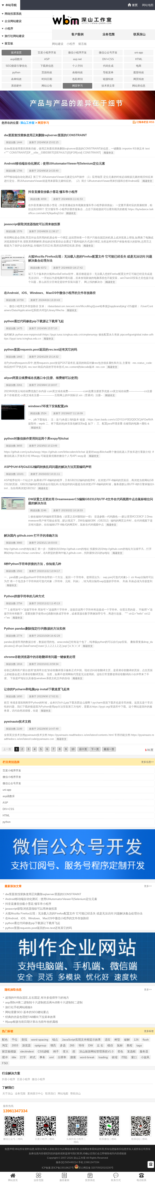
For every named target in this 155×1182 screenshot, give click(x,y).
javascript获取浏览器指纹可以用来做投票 (32, 224)
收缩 (114, 1057)
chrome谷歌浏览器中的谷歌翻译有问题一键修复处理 (39, 656)
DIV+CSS (108, 59)
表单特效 (16, 79)
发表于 (32, 142)
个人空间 (77, 65)
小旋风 (145, 1057)
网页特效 (138, 79)
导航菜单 (108, 72)
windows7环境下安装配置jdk (48, 406)
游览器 (26, 1045)
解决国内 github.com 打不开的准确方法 (31, 535)
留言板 (9, 43)
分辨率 (62, 1057)
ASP (47, 59)
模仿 (110, 1045)
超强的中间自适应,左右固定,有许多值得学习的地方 (37, 997)
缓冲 (5, 1057)
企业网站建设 (13, 21)
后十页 (83, 749)
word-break (87, 1057)
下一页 (95, 749)
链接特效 (108, 79)
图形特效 (138, 72)
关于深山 (7, 1093)
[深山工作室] (77, 23)
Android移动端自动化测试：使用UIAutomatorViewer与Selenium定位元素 (54, 163)
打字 (23, 1057)
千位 (14, 1039)
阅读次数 (11, 142)
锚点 (55, 1039)
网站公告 (47, 85)
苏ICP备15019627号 (62, 1167)
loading (103, 1057)
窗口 (134, 1057)
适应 (107, 1039)
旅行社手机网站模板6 (18, 1007)
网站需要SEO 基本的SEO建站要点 (27, 1012)
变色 (120, 1051)
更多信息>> (147, 762)
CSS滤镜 (43, 1051)
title (14, 1057)
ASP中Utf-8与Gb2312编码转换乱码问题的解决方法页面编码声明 (47, 466)
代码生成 (108, 65)
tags (139, 1045)
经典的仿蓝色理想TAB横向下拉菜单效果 (30, 1016)
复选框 (131, 1051)
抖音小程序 (8, 1079)
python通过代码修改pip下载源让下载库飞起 (34, 321)
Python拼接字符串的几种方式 (24, 596)
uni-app (138, 52)
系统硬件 (16, 85)
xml (51, 1057)
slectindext (27, 1051)
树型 (117, 1039)
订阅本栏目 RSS (145, 122)
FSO (5, 1063)
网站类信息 (138, 85)
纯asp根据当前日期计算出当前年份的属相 (31, 1021)
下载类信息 (46, 65)
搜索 (73, 1057)
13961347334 (15, 1111)
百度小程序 (23, 1079)
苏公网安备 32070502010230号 (96, 1167)
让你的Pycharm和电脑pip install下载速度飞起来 (37, 689)
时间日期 (47, 79)
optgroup (40, 1045)
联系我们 (50, 1093)
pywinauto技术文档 (17, 721)
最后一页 (109, 749)
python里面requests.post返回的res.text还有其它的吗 (40, 349)
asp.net (77, 59)
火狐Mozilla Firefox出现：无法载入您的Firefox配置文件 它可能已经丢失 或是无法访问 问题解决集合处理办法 (73, 913)
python (16, 72)
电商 (138, 65)
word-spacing (39, 1039)
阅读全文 (108, 152)
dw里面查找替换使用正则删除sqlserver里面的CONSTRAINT (45, 135)
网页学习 (77, 85)
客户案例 (77, 34)
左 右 (100, 1045)
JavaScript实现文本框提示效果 (81, 1039)
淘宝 (5, 1045)
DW (90, 1045)
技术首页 (16, 52)
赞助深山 (75, 1093)
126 (136, 1039)
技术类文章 (108, 85)
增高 (53, 1045)
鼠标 (120, 1045)
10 (72, 749)
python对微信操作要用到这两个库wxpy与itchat (36, 438)
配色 (5, 1039)
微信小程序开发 (77, 52)
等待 (81, 1045)
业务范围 (109, 34)
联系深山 (139, 34)
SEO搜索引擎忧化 (16, 65)
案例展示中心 (35, 1093)
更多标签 (149, 1031)
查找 (24, 1039)
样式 (33, 1057)
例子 (56, 1051)
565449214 (71, 1162)
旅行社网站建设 (14, 36)
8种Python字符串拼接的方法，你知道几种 (32, 563)
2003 (15, 1045)
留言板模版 (9, 1051)
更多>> (148, 886)
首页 (135, 5)
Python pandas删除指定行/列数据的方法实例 (34, 628)
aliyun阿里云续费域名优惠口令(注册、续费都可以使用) (41, 377)
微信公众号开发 (108, 52)
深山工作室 (27, 122)
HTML (138, 59)
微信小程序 (38, 1079)
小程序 (9, 28)
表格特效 (77, 72)
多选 (63, 1045)
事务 (42, 1057)
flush (146, 1039)
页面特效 (47, 72)
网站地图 (147, 5)
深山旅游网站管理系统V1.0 (96, 1051)
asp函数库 (16, 59)
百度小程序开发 (47, 52)
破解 (127, 1039)
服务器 (144, 1051)
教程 (129, 1045)
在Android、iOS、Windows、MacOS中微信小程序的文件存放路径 (50, 292)
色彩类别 (77, 79)
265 (72, 1045)
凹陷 (124, 1057)
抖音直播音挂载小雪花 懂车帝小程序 (53, 191)
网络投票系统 (13, 13)
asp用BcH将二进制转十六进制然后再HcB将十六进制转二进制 (44, 1002)
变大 (65, 1051)
